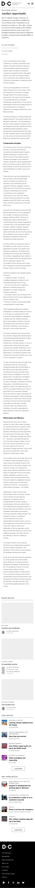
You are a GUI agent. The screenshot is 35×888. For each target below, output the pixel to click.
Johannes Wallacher (13, 671)
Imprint (4, 877)
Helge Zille (13, 790)
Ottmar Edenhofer (13, 667)
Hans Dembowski (13, 631)
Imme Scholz (11, 707)
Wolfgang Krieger (14, 750)
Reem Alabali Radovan (16, 802)
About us (5, 863)
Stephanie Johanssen (25, 812)
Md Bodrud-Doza (14, 738)
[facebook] (9, 882)
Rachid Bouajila (14, 727)
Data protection (8, 860)
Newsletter (6, 856)
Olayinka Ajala (14, 823)
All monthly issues (8, 874)
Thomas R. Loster (13, 669)
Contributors (6, 853)
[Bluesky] (23, 882)
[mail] (4, 882)
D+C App (5, 867)
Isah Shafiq (13, 762)
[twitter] (13, 882)
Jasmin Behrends (14, 812)
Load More (18, 769)
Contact (5, 870)
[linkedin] (18, 882)
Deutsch (29, 4)
